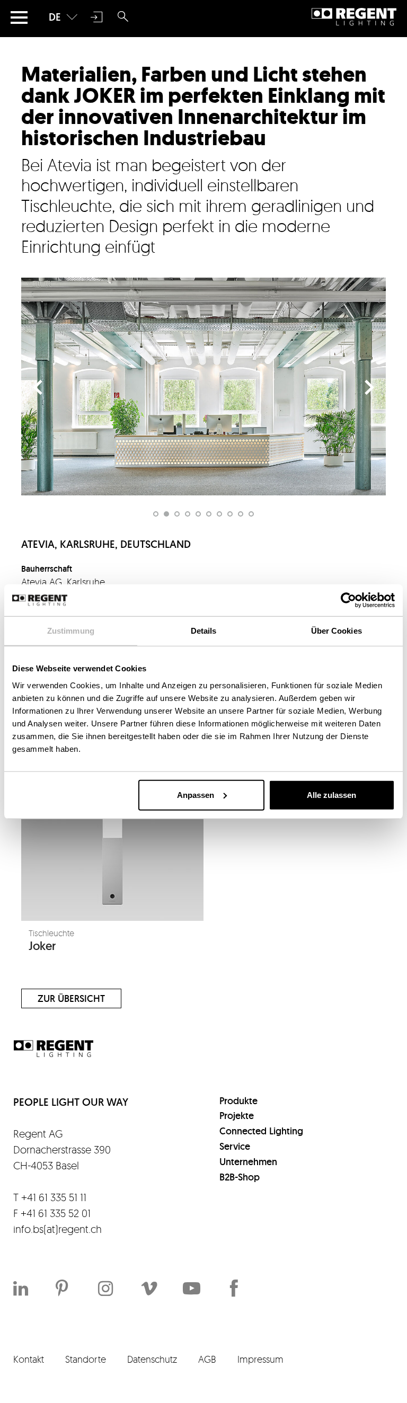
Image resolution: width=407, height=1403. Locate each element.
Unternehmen (248, 1162)
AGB (207, 1359)
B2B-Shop (239, 1177)
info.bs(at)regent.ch (57, 1229)
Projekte (236, 1115)
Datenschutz (152, 1359)
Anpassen (195, 794)
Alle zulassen (331, 794)
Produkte (238, 1101)
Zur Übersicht (71, 998)
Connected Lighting (261, 1131)
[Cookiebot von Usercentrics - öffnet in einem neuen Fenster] (348, 600)
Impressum (260, 1359)
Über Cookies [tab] (336, 630)
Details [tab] (204, 630)
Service (234, 1146)
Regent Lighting (354, 17)
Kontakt (28, 1359)
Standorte (85, 1359)
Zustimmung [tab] (70, 630)
